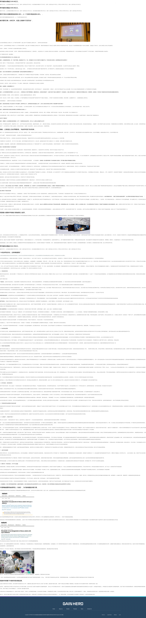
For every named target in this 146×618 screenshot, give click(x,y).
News (99, 2)
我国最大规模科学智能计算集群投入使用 (12, 212)
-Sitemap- (115, 614)
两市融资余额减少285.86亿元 (9, 8)
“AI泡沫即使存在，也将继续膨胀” (10, 252)
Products (93, 2)
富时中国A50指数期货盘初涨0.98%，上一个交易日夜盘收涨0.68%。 (21, 14)
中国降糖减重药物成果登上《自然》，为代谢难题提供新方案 (18, 487)
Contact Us (105, 2)
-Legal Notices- (109, 614)
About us (81, 2)
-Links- (120, 614)
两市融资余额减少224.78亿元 (9, 246)
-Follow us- (103, 614)
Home (76, 2)
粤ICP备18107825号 (53, 614)
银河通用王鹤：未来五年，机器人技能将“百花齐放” (15, 20)
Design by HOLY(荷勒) (59, 614)
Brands (87, 2)
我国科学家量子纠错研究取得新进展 (11, 580)
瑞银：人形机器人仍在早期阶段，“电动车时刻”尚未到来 (17, 129)
